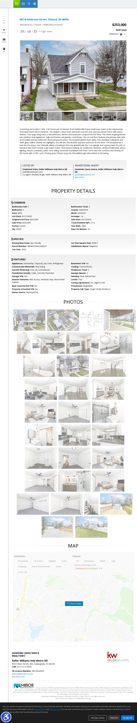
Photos (4, 42)
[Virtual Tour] (35, 4)
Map (4, 51)
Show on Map (75, 603)
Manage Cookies (98, 718)
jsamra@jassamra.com (85, 174)
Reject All (114, 718)
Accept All (127, 718)
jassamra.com (18, 676)
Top (4, 23)
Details (4, 32)
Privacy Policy (39, 709)
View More (79, 177)
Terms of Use (54, 709)
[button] (6, 717)
